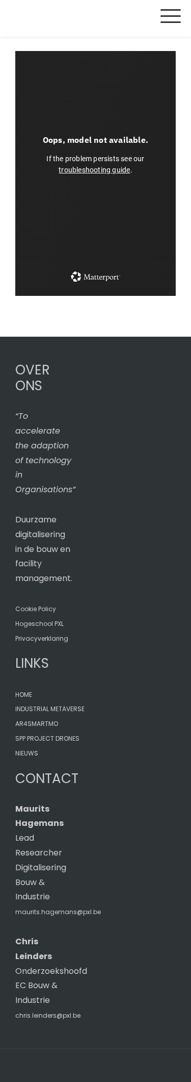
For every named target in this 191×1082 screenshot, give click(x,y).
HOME (23, 694)
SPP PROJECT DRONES (47, 738)
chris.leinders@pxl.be (47, 1015)
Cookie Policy (35, 609)
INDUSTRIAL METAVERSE (50, 708)
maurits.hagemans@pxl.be (58, 912)
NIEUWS (26, 753)
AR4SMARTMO (36, 723)
